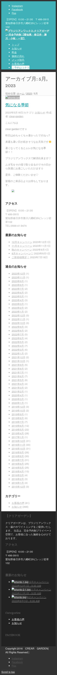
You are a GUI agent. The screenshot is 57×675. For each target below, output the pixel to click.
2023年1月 (18, 311)
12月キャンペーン (22, 242)
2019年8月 (18, 418)
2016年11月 (18, 445)
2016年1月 (18, 483)
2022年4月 (18, 346)
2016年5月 (18, 467)
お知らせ (40, 112)
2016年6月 (18, 464)
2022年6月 (18, 338)
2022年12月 (18, 315)
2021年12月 (18, 357)
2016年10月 (18, 448)
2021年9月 (18, 365)
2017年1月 (18, 437)
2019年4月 (18, 433)
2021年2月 (18, 391)
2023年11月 (18, 277)
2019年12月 (18, 407)
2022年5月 (18, 342)
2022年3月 (18, 349)
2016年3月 (18, 475)
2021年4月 (18, 384)
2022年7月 (18, 334)
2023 (29, 93)
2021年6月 (18, 376)
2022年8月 (18, 330)
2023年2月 (18, 308)
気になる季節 (17, 105)
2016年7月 (18, 460)
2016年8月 (18, 456)
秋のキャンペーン (22, 249)
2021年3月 (18, 387)
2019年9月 (18, 414)
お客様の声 (18, 503)
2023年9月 (18, 281)
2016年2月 (18, 479)
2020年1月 (18, 403)
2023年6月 (18, 292)
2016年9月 (18, 452)
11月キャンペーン (22, 246)
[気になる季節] (12, 97)
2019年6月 (18, 426)
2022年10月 (18, 323)
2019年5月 (18, 429)
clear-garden (16, 116)
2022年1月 (18, 353)
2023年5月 (18, 296)
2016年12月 (18, 441)
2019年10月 (18, 410)
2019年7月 (18, 422)
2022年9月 (18, 327)
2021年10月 (18, 361)
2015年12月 (18, 486)
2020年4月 (18, 395)
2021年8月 (18, 368)
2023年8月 (18, 285)
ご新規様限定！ (20, 257)
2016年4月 (18, 471)
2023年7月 (18, 289)
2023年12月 (18, 273)
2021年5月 (18, 380)
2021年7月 (18, 372)
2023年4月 (18, 300)
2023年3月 (18, 304)
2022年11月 (18, 319)
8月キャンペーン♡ (22, 253)
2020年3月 (18, 399)
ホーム (20, 93)
